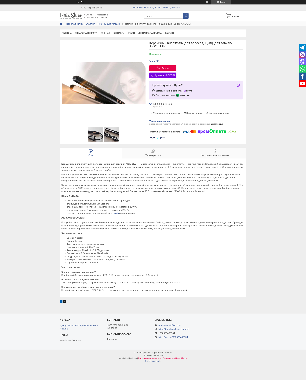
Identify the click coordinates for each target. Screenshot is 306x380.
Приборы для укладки (108, 23)
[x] (64, 302)
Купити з (159, 75)
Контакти (118, 33)
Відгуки (169, 33)
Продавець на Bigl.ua (153, 355)
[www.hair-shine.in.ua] (71, 16)
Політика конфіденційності (175, 358)
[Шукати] (186, 16)
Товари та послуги (73, 23)
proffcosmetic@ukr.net (169, 325)
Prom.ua (168, 352)
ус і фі (115, 213)
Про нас (105, 33)
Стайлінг (90, 23)
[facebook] (61, 302)
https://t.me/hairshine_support (173, 329)
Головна (67, 33)
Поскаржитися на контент (150, 358)
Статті (131, 33)
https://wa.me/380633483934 (173, 337)
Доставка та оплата (150, 33)
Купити (165, 68)
